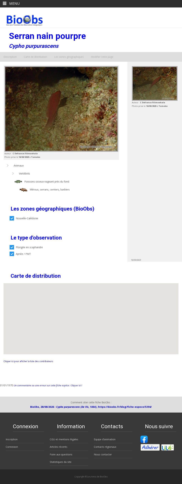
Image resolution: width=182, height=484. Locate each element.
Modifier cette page (102, 56)
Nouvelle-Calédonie (27, 218)
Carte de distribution (35, 56)
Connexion (12, 446)
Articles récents (58, 446)
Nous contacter (103, 454)
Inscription (12, 439)
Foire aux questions (61, 454)
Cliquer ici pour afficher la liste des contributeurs (28, 361)
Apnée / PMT (23, 254)
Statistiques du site (60, 462)
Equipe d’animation (105, 439)
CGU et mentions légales (64, 439)
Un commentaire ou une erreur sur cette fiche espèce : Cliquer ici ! (47, 385)
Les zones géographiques (69, 56)
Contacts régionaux (105, 446)
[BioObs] (21, 19)
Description (10, 56)
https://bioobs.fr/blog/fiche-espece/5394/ (125, 406)
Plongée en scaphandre (29, 247)
